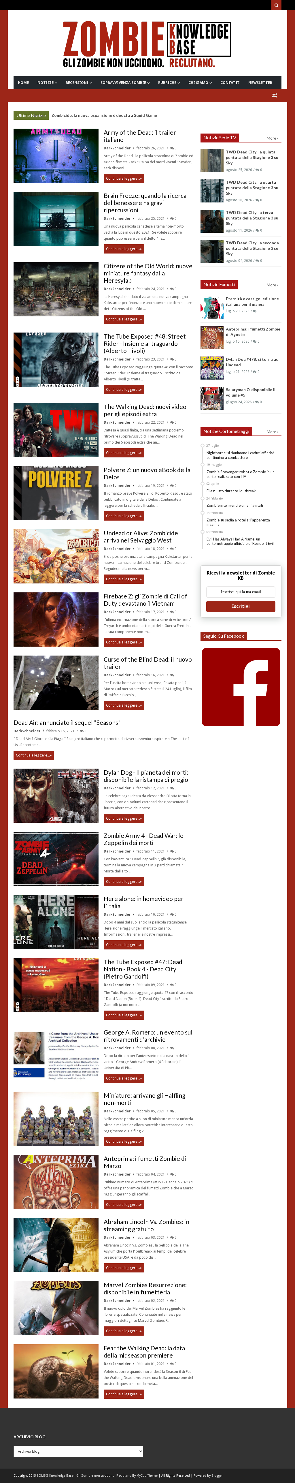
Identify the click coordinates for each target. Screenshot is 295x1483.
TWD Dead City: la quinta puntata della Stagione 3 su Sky (252, 157)
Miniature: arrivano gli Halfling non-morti (144, 1099)
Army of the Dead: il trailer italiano (140, 136)
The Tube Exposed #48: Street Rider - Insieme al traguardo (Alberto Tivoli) (145, 343)
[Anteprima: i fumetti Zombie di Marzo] (56, 1182)
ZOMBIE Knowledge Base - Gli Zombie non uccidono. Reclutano (84, 1476)
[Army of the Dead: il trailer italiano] (56, 156)
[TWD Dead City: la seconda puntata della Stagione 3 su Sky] (212, 251)
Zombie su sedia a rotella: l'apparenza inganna (238, 522)
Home (23, 82)
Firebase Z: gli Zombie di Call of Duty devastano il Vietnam (145, 599)
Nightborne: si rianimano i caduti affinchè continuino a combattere (240, 455)
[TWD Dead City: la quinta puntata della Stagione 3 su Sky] (212, 160)
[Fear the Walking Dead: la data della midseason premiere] (56, 1371)
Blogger (217, 1476)
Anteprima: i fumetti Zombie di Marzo (145, 1162)
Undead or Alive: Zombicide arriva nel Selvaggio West (141, 536)
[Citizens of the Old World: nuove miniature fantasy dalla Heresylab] (56, 289)
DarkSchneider (118, 148)
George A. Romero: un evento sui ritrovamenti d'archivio (148, 1035)
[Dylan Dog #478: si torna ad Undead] (212, 368)
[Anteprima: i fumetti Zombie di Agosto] (212, 337)
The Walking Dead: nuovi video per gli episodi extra (145, 410)
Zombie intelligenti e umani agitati (235, 505)
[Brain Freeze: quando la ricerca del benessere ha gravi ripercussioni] (56, 219)
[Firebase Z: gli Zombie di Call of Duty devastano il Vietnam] (56, 619)
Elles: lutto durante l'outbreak (231, 491)
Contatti (230, 82)
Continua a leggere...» (124, 178)
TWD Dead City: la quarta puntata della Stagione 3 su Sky (252, 188)
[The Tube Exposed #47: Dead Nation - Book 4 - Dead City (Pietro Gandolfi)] (56, 985)
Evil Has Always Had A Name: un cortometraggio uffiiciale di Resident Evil (240, 541)
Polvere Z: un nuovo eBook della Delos (147, 473)
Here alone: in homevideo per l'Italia (144, 902)
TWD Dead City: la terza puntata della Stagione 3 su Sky (252, 218)
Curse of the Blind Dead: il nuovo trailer (148, 663)
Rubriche (167, 82)
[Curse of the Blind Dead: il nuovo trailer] (56, 683)
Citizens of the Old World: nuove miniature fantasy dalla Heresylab (148, 273)
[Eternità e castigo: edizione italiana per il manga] (212, 307)
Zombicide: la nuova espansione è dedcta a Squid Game (104, 115)
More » (40, 116)
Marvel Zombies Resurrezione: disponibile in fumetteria (145, 1288)
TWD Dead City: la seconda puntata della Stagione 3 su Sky (252, 248)
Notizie (45, 82)
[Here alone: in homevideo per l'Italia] (56, 922)
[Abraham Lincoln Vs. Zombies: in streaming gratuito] (56, 1245)
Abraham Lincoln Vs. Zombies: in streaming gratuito (146, 1225)
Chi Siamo (198, 82)
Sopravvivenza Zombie (123, 82)
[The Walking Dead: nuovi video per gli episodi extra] (56, 430)
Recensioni (77, 82)
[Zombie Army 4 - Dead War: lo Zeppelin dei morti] (56, 859)
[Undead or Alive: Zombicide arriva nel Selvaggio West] (56, 556)
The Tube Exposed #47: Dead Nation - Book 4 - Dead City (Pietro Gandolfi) (143, 969)
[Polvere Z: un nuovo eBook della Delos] (56, 493)
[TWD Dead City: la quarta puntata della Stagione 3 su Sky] (212, 190)
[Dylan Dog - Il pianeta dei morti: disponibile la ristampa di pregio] (56, 796)
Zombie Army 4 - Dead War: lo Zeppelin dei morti (144, 839)
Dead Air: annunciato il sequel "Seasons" (67, 722)
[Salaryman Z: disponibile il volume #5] (212, 398)
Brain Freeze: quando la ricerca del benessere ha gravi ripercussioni (145, 202)
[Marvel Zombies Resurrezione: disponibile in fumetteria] (56, 1308)
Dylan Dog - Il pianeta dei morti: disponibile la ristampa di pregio (146, 776)
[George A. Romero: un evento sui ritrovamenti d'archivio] (56, 1055)
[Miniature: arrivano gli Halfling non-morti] (56, 1119)
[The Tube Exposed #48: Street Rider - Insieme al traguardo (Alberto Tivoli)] (56, 360)
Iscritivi (241, 606)
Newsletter (260, 82)
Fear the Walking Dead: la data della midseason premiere (144, 1351)
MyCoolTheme (147, 1476)
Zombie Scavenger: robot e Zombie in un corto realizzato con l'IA (241, 474)
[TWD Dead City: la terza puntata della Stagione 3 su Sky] (212, 221)
